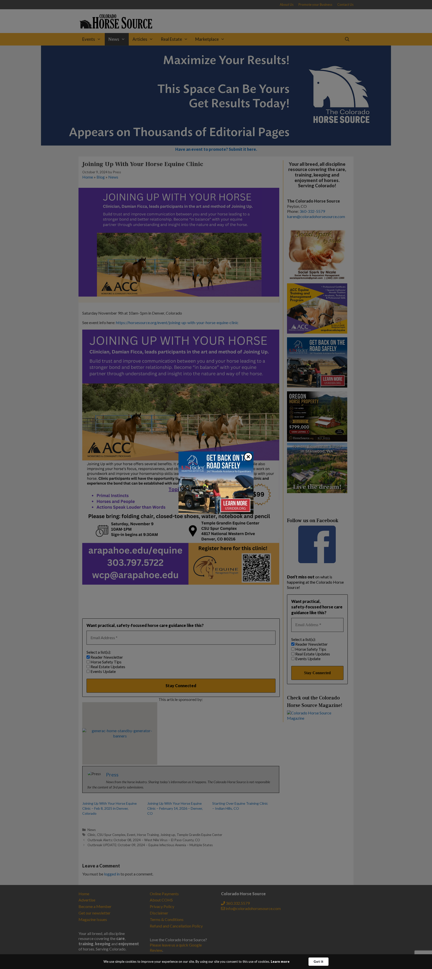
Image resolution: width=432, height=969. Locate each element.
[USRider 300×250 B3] (216, 512)
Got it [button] (319, 961)
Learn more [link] (280, 961)
